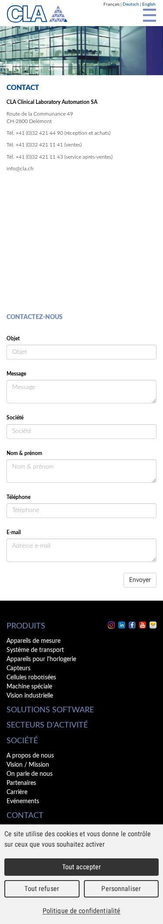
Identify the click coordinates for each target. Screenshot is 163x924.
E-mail (14, 532)
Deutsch (131, 4)
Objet (13, 338)
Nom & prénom (24, 453)
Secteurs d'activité (47, 725)
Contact (25, 816)
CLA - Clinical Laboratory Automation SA (37, 14)
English (149, 4)
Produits (26, 626)
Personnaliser (121, 888)
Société (15, 417)
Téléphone (18, 497)
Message (16, 373)
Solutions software (50, 710)
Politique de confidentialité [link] (82, 911)
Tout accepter (81, 867)
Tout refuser (41, 888)
